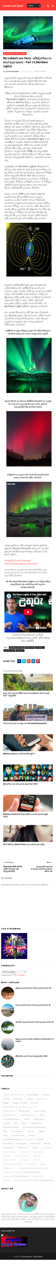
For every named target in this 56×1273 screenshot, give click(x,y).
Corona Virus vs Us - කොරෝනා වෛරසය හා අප (20, 1107)
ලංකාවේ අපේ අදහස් (12, 5)
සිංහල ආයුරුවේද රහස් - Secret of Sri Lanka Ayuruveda (33, 1180)
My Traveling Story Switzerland (34, 1127)
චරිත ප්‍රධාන (37, 1156)
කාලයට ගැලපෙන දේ (22, 1156)
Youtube (35, 1148)
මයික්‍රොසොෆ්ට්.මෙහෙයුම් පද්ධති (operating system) (21, 1172)
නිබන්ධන (36, 1160)
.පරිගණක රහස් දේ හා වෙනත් (13, 1095)
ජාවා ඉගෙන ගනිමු (9, 1160)
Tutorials (40, 1139)
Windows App (8, 1148)
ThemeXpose (27, 1256)
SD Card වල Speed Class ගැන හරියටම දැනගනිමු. (24, 844)
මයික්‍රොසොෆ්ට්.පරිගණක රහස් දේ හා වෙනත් (33, 1168)
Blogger (6, 1103)
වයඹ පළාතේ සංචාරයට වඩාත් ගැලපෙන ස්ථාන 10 (33, 1005)
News (5, 1131)
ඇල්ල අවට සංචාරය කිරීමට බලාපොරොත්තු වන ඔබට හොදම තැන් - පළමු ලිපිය (26, 694)
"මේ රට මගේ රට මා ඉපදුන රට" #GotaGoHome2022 (25, 723)
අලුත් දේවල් (20, 650)
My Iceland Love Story (15, 53)
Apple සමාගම (42, 1099)
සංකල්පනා (6, 1180)
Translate (21, 975)
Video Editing (8, 1144)
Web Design (35, 1144)
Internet (24, 1123)
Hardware (7, 1123)
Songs (5, 1135)
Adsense (46, 1095)
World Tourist (29, 647)
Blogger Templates (20, 1103)
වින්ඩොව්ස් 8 (37, 1176)
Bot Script (34, 1103)
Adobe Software (33, 1095)
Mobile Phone (36, 1123)
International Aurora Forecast (21, 563)
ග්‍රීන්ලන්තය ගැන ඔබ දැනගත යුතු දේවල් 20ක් (20, 784)
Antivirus (30, 1099)
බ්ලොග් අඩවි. (31, 1164)
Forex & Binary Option (11, 1119)
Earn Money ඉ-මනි (9, 1115)
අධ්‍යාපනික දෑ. (40, 647)
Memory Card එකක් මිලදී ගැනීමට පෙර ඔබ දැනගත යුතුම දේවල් (25, 815)
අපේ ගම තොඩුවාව (9, 1152)
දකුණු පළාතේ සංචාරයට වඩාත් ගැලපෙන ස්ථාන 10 (33, 988)
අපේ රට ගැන (24, 1152)
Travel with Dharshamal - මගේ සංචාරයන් (18, 1139)
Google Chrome (39, 1119)
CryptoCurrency (9, 1111)
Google (26, 1119)
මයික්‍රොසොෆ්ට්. (8, 1168)
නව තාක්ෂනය (24, 1160)
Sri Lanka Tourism (18, 1135)
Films (42, 1115)
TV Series (32, 1135)
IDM (16, 1123)
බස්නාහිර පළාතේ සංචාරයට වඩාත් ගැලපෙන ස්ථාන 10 (34, 1022)
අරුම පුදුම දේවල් (9, 650)
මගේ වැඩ (43, 1164)
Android (6, 1099)
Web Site (47, 1144)
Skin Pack (30, 1131)
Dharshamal (37, 1256)
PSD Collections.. (17, 1131)
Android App (18, 1099)
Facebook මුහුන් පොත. (28, 1115)
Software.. (41, 1131)
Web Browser (22, 1144)
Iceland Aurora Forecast (18, 560)
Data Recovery (24, 1111)
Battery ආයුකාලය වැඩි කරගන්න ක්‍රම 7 (19, 753)
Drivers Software (40, 1111)
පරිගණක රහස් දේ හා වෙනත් (13, 1164)
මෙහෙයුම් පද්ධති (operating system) (16, 1176)
